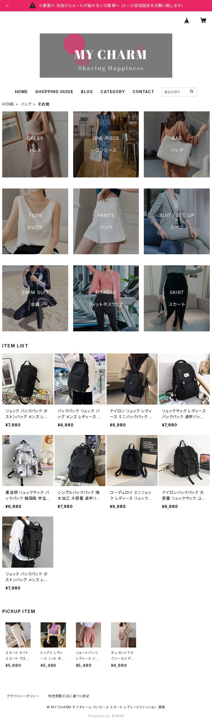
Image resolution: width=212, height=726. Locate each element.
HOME (21, 91)
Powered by (100, 716)
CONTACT (143, 91)
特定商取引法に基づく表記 (68, 696)
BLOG (87, 91)
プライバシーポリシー (23, 696)
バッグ (26, 104)
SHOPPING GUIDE (54, 91)
